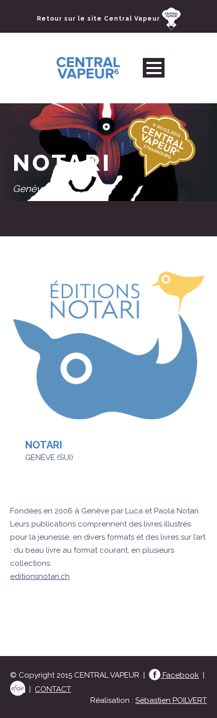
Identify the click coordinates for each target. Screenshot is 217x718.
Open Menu (154, 68)
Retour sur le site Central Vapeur (99, 18)
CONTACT (53, 689)
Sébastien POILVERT (171, 700)
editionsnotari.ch (40, 576)
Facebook (179, 675)
